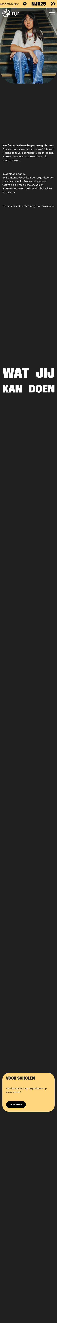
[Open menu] (52, 13)
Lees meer (16, 1104)
